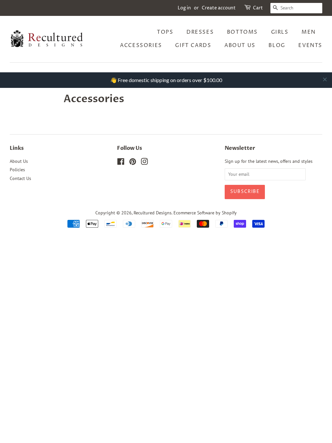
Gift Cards (193, 45)
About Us (239, 45)
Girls (280, 32)
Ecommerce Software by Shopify (205, 213)
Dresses (200, 32)
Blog (276, 45)
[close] (325, 79)
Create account (219, 8)
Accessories (141, 45)
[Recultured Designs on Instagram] (144, 163)
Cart (258, 8)
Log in (184, 8)
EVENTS (310, 45)
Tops (165, 32)
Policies (17, 170)
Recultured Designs (153, 213)
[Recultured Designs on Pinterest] (132, 163)
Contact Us (20, 178)
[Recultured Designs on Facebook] (120, 163)
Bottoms (242, 32)
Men (309, 32)
